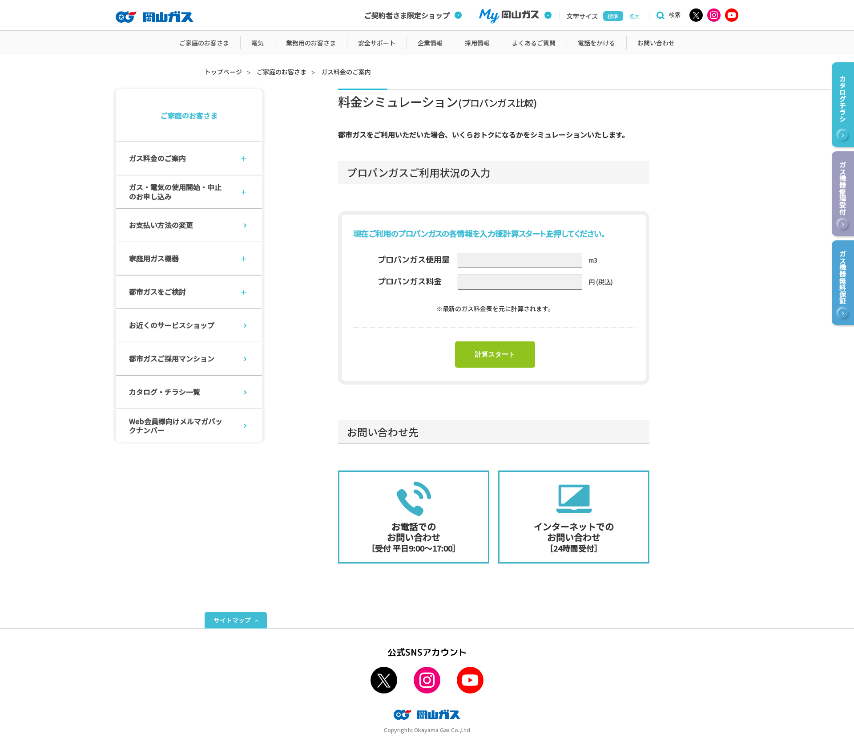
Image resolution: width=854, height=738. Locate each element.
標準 (613, 16)
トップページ (223, 71)
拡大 (634, 16)
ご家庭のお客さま (281, 71)
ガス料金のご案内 (346, 71)
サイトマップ (232, 620)
